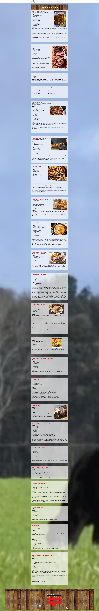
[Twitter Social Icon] (36, 606)
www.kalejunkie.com (64, 68)
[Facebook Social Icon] (38, 606)
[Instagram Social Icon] (40, 606)
